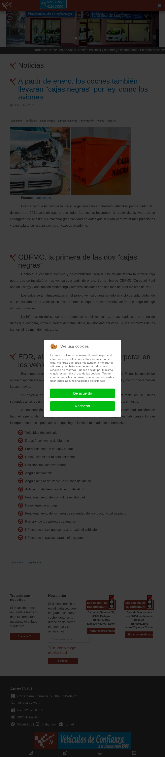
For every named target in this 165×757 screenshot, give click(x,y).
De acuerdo (82, 393)
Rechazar (82, 406)
